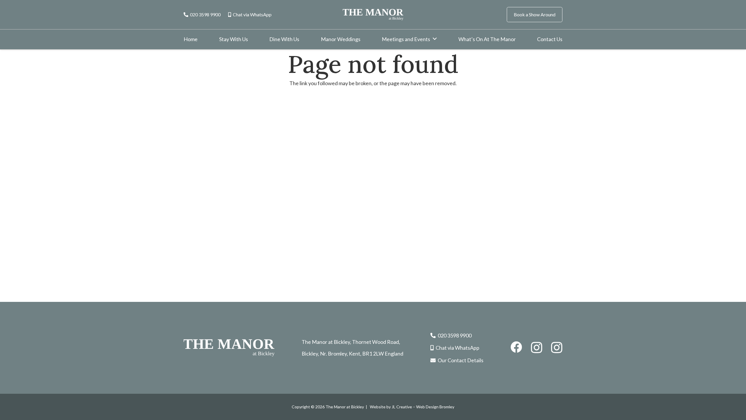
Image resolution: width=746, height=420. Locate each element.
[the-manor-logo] (373, 14)
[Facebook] (516, 347)
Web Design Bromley (435, 406)
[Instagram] (536, 347)
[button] (435, 39)
